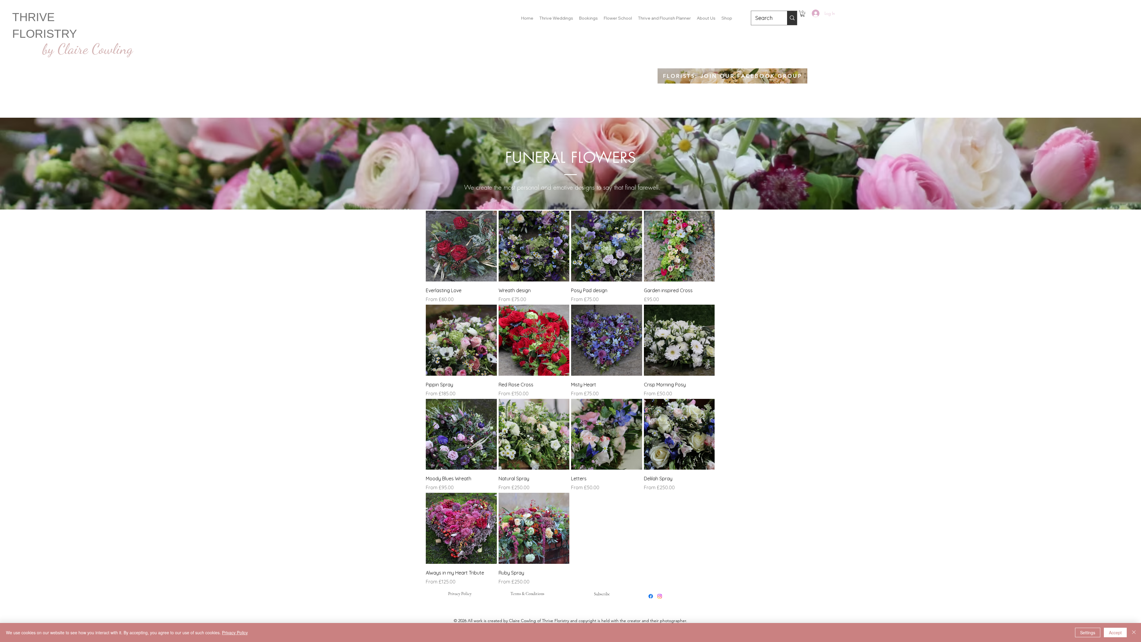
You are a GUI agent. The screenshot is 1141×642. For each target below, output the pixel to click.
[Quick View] (461, 246)
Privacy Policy (460, 593)
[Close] (1133, 632)
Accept (1115, 632)
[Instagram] (660, 596)
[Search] (792, 18)
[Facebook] (651, 596)
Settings (1087, 632)
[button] (802, 14)
